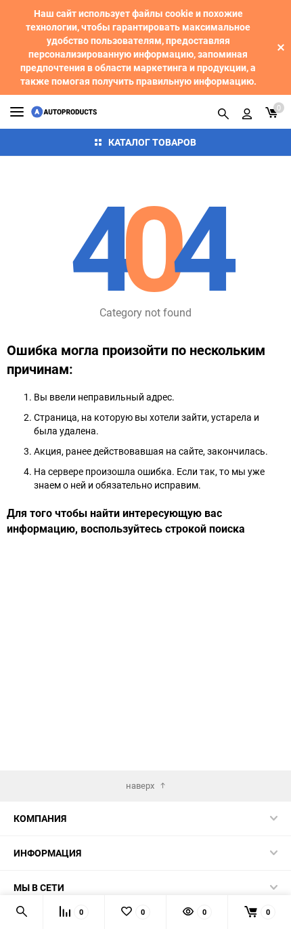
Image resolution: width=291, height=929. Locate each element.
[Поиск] (223, 111)
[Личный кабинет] (247, 111)
